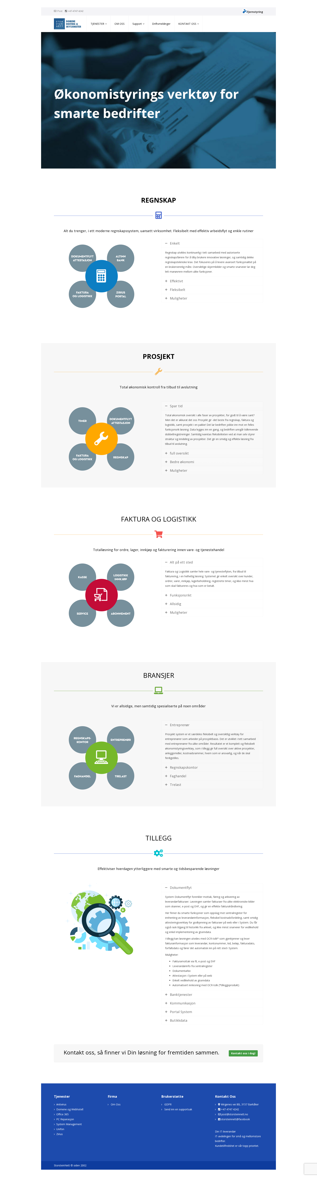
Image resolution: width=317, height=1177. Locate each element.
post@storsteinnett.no (234, 1114)
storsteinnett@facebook (235, 1119)
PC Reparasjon (65, 1119)
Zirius (59, 1134)
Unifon (60, 1129)
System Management (69, 1124)
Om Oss (116, 1104)
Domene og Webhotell (69, 1109)
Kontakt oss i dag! (243, 1053)
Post (59, 11)
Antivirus (61, 1104)
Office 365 (62, 1114)
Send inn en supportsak (178, 1109)
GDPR (168, 1104)
